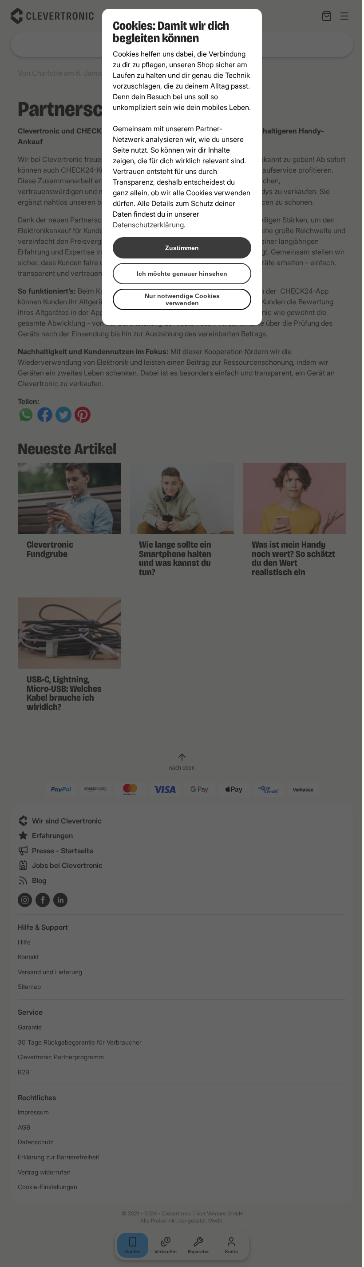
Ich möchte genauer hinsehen (182, 273)
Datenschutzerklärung (148, 224)
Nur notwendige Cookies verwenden (182, 299)
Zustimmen (182, 247)
